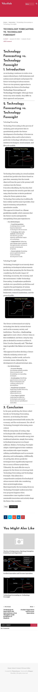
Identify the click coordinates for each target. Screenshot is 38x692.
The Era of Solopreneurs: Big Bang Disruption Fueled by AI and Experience (18, 552)
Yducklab (7, 3)
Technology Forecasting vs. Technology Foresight (16, 596)
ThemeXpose (16, 671)
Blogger (30, 671)
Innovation (12, 22)
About (14, 668)
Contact (18, 668)
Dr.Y (6, 39)
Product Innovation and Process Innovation (18, 573)
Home (5, 22)
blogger (33, 625)
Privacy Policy (26, 668)
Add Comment (7, 41)
